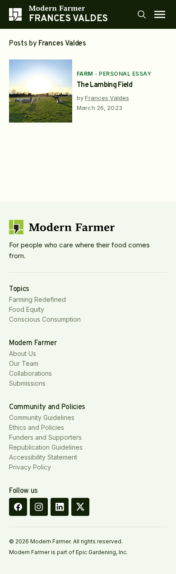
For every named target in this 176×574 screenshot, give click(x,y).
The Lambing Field (104, 85)
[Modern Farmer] (68, 8)
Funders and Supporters (45, 437)
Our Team (23, 363)
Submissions (27, 383)
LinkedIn (60, 507)
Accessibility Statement (43, 457)
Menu (160, 14)
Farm (85, 73)
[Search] (141, 14)
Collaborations (30, 373)
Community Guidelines (41, 417)
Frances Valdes (107, 97)
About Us (22, 353)
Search (141, 14)
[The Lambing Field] (40, 91)
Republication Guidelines (46, 447)
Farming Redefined (37, 299)
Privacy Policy (30, 467)
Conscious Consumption (45, 319)
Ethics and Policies (36, 427)
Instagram (39, 507)
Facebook (18, 507)
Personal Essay (125, 73)
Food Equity (26, 309)
